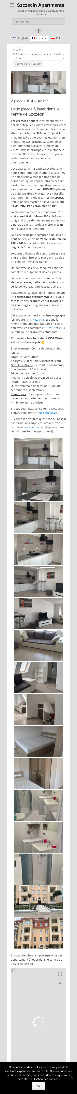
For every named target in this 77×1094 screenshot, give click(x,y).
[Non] (72, 1078)
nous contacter (33, 427)
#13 (41, 319)
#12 (35, 319)
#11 (28, 319)
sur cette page (47, 413)
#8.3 (62, 328)
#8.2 (52, 328)
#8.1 (45, 328)
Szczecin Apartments (40, 5)
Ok (38, 1086)
